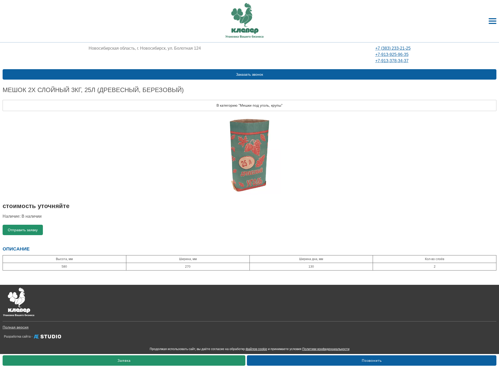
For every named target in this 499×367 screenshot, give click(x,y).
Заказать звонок (249, 74)
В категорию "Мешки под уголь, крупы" (249, 105)
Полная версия (16, 327)
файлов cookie (256, 349)
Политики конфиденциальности (326, 349)
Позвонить (372, 360)
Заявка (124, 360)
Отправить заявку (23, 230)
